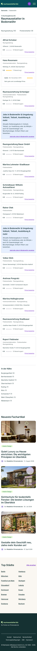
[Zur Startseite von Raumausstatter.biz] (9, 4)
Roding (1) (4, 387)
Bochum (21, 604)
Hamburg (21, 571)
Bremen (4, 594)
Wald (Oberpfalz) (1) (8, 397)
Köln (20, 576)
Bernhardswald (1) (7, 376)
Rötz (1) (4, 390)
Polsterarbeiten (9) (26, 31)
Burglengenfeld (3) (8, 373)
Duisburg (4, 604)
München (4, 576)
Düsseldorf (5, 585)
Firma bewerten (29, 52)
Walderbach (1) (6, 401)
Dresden (21, 594)
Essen (20, 590)
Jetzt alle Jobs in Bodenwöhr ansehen (22, 136)
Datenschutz (17, 637)
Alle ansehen (31, 565)
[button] (29, 3)
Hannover (4, 599)
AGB (23, 640)
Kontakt (9, 637)
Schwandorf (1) (6, 394)
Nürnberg (21, 599)
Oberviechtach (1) (7, 383)
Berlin (3, 571)
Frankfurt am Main (7, 581)
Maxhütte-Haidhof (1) (9, 380)
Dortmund (5, 590)
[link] (18, 46)
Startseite (4, 10)
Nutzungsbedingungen (13, 640)
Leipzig (21, 585)
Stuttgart (21, 581)
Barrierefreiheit (27, 637)
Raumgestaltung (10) (8, 31)
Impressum (29, 640)
